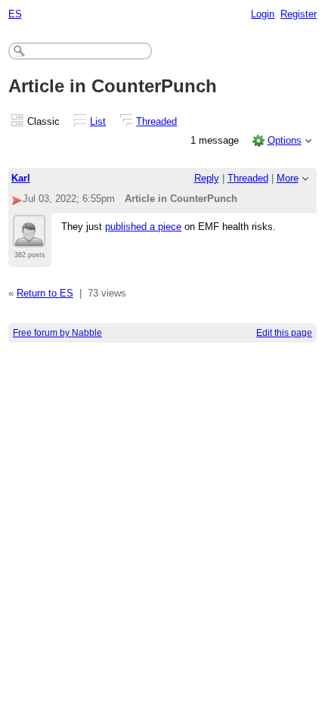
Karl (20, 178)
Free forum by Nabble (57, 333)
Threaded (156, 121)
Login (262, 14)
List (98, 121)
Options (285, 140)
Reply (206, 178)
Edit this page (284, 333)
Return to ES (45, 293)
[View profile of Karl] (29, 238)
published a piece (143, 226)
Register (298, 14)
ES (15, 14)
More (288, 178)
